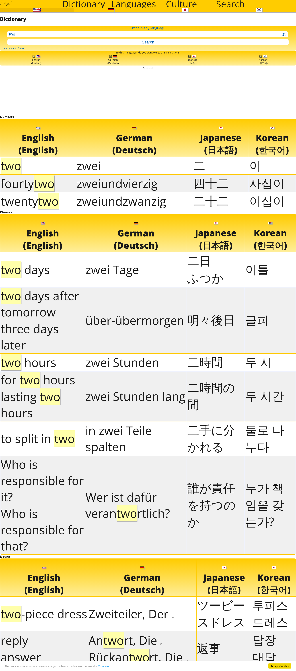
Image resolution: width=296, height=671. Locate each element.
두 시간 (264, 540)
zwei (88, 297)
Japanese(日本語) (191, 169)
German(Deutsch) (112, 170)
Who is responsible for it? (42, 625)
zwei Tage (112, 414)
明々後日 (211, 464)
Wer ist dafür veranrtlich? (127, 649)
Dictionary (83, 4)
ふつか (205, 422)
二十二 (211, 332)
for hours (38, 524)
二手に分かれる (211, 582)
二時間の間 (211, 540)
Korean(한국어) (262, 169)
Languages (133, 4)
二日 (199, 405)
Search (230, 4)
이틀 (257, 414)
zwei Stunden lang (135, 541)
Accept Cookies (280, 666)
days (25, 414)
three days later (30, 481)
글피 (257, 464)
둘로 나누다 (264, 582)
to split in (38, 583)
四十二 (211, 315)
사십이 (267, 315)
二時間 (205, 506)
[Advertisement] (148, 211)
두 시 (258, 506)
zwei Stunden (122, 507)
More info (103, 666)
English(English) (36, 170)
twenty (30, 333)
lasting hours (30, 549)
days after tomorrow (40, 448)
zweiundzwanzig (121, 333)
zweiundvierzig (117, 315)
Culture (181, 4)
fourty (27, 315)
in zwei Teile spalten (118, 583)
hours (28, 507)
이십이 (267, 332)
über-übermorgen (134, 465)
